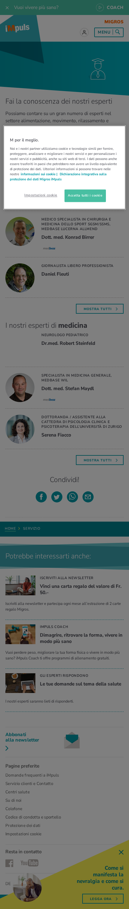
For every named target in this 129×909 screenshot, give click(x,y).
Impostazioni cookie (40, 195)
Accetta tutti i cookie (85, 195)
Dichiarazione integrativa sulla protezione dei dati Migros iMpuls (58, 177)
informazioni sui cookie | (39, 174)
